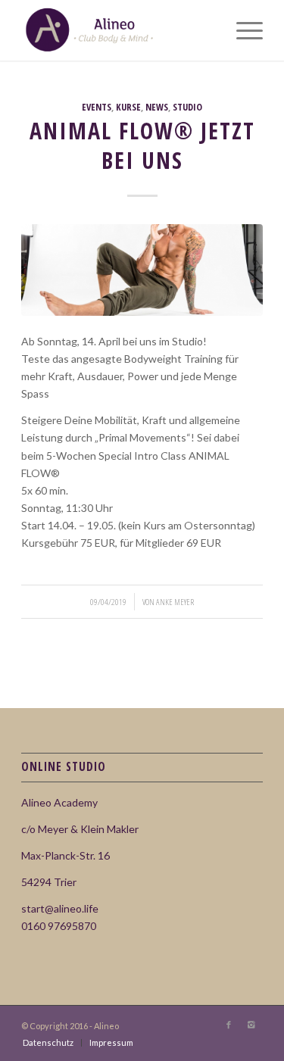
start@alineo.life (59, 908)
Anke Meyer (175, 601)
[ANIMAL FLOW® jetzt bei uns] (142, 270)
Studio (187, 107)
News (156, 107)
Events (96, 107)
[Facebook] (228, 1024)
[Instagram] (251, 1024)
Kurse (128, 107)
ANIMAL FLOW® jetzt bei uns (142, 145)
